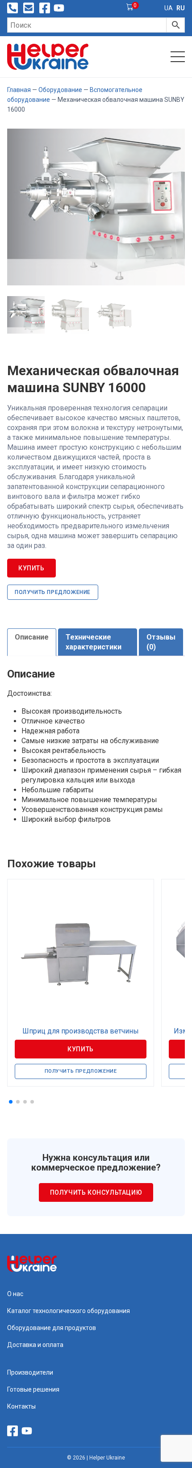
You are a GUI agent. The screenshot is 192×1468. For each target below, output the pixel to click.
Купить (31, 568)
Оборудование (60, 89)
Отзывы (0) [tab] (160, 642)
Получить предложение (53, 592)
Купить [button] (80, 1049)
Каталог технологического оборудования (68, 1310)
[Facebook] (44, 8)
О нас (15, 1293)
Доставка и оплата (35, 1344)
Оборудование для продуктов (51, 1327)
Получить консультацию (96, 1192)
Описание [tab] (32, 637)
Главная (19, 89)
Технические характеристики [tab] (93, 642)
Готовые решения (33, 1389)
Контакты (21, 1406)
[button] (11, 1102)
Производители (30, 1372)
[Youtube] (59, 8)
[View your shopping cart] (130, 8)
